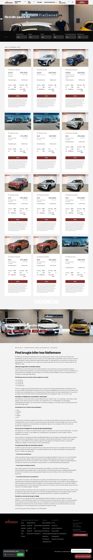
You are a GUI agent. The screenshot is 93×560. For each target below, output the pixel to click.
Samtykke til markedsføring (59, 533)
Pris (54, 34)
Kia (34, 523)
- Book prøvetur (38, 525)
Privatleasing (37, 533)
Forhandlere (82, 531)
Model (42, 34)
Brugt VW (29, 531)
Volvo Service (46, 528)
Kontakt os (54, 525)
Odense (17, 331)
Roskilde (26, 331)
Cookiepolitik (55, 536)
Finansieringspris (70, 34)
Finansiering (45, 539)
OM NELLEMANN (62, 2)
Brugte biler (30, 523)
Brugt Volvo (30, 533)
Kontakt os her (77, 529)
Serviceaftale (46, 525)
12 (52, 301)
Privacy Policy (55, 531)
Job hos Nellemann (57, 528)
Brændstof (80, 34)
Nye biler (29, 2)
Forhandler (19, 34)
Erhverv (39, 2)
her (22, 508)
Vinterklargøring (46, 533)
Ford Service (45, 531)
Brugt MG (29, 525)
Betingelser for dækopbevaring (63, 551)
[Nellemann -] (9, 2)
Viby (43, 331)
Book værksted (82, 2)
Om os (53, 523)
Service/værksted (49, 2)
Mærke (30, 34)
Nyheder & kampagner (58, 539)
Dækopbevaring (46, 541)
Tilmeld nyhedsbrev (80, 535)
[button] (14, 553)
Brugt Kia (29, 528)
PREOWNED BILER (18, 2)
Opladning (45, 536)
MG (34, 528)
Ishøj (8, 331)
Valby (35, 331)
